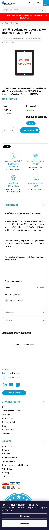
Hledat (43, 9)
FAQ (3, 407)
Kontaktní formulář (14, 393)
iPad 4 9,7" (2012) (16, 300)
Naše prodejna (7, 418)
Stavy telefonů (7, 414)
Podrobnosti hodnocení (32, 38)
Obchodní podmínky (9, 457)
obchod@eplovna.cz (14, 373)
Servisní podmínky (9, 461)
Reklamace (6, 454)
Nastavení (24, 516)
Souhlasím (24, 524)
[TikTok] (17, 384)
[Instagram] (4, 384)
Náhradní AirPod (8, 422)
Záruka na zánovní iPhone (12, 411)
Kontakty (5, 473)
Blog (4, 426)
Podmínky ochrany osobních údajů (15, 465)
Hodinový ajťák (7, 430)
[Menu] (46, 3)
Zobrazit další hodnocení (24, 344)
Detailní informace (9, 99)
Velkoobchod (7, 433)
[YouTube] (11, 384)
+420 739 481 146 (14, 378)
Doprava (5, 450)
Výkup (4, 476)
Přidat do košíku (28, 130)
